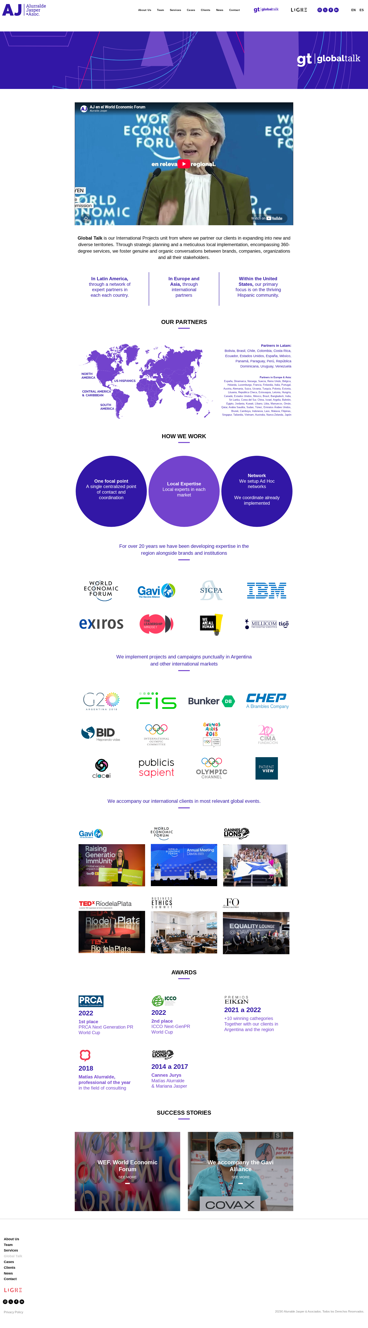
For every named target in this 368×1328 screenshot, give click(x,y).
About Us (144, 10)
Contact (234, 10)
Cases (191, 10)
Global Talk (13, 1256)
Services (175, 10)
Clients (205, 10)
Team (160, 10)
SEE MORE (127, 1177)
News (219, 10)
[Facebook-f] (331, 10)
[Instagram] (319, 10)
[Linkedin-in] (336, 10)
